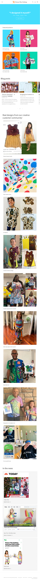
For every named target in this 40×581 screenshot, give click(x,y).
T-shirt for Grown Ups (6, 70)
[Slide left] (18, 109)
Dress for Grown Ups (6, 48)
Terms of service (25, 577)
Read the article (7, 568)
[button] (2, 2)
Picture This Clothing (9, 577)
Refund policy (30, 577)
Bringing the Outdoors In (27, 94)
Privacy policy (20, 577)
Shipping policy (35, 577)
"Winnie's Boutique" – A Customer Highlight (8, 95)
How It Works (20, 18)
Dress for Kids (22, 48)
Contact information (34, 578)
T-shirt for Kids (22, 70)
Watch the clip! (7, 502)
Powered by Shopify (14, 577)
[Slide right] (22, 109)
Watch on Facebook (7, 535)
